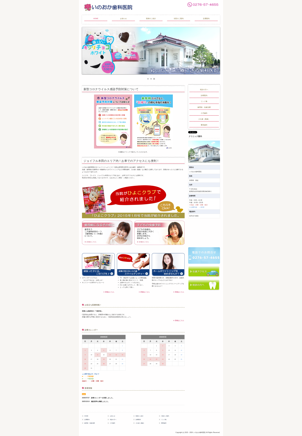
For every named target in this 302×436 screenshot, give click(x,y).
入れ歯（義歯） (204, 119)
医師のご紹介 (151, 18)
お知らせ (123, 18)
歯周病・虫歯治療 (204, 107)
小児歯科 (204, 113)
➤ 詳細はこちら (108, 292)
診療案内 (204, 95)
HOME (95, 18)
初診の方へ (204, 89)
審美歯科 (204, 125)
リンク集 (204, 101)
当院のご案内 (179, 18)
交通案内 (206, 18)
